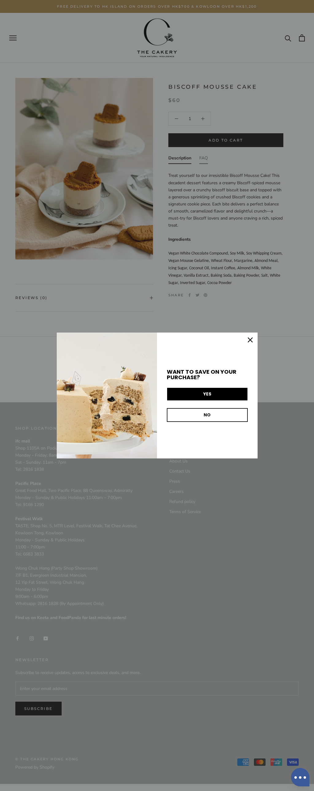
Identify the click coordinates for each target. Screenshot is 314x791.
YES (207, 394)
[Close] (250, 340)
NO (207, 415)
